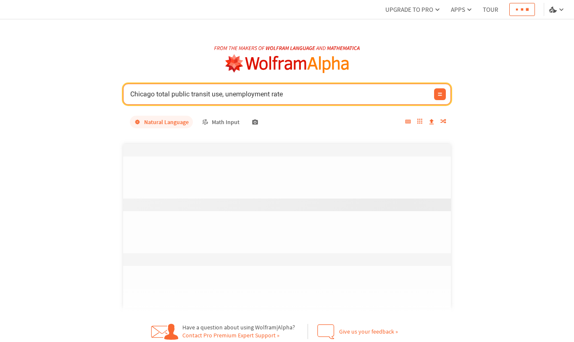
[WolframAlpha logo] (287, 63)
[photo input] (255, 122)
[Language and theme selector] (557, 9)
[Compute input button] (440, 94)
